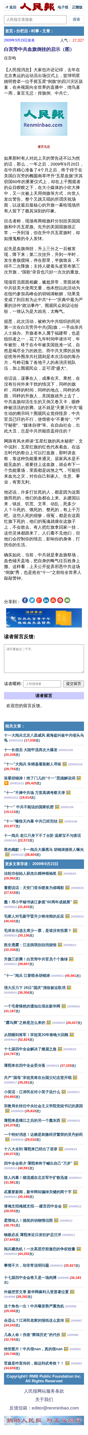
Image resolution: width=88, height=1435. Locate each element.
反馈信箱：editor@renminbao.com (44, 1407)
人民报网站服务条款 (44, 1391)
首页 (9, 31)
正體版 (77, 7)
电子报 (63, 7)
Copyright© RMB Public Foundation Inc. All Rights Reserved (44, 1378)
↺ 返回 (11, 7)
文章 (46, 31)
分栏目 (22, 31)
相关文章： (15, 726)
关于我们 (44, 1399)
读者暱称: (13, 683)
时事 (35, 31)
